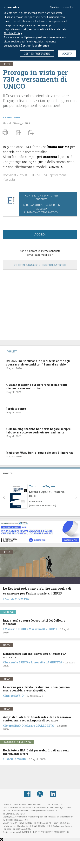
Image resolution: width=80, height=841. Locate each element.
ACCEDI (40, 234)
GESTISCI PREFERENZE (37, 53)
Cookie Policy (13, 33)
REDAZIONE (12, 117)
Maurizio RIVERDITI (43, 629)
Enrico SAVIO (14, 695)
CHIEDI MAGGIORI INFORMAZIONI (40, 265)
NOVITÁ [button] (7, 473)
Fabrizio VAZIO (15, 759)
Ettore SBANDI (14, 725)
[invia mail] (30, 132)
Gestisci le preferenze (35, 45)
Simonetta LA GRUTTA (46, 662)
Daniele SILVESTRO (16, 599)
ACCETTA (67, 53)
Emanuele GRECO (16, 662)
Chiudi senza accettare (62, 7)
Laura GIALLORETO (40, 725)
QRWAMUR (25, 832)
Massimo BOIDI (15, 629)
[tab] (40, 473)
